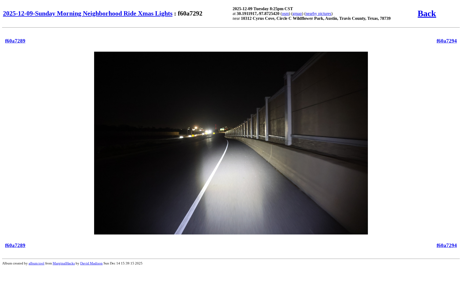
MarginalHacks (64, 263)
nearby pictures (318, 13)
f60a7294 (447, 41)
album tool (36, 263)
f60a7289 (15, 41)
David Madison (91, 263)
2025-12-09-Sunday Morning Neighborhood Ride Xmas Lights (87, 13)
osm (285, 13)
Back (427, 13)
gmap (297, 13)
